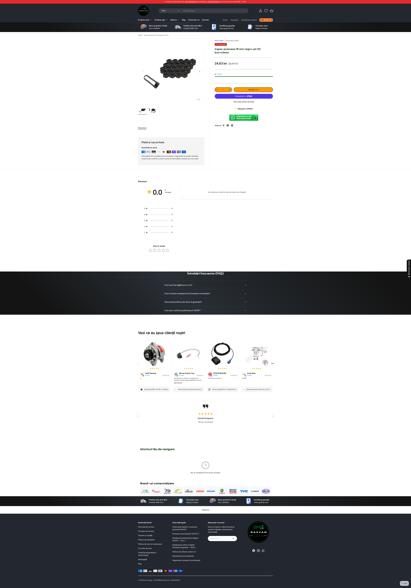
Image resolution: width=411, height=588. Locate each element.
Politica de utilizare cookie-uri (184, 552)
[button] (271, 10)
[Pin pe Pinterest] (232, 125)
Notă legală (142, 559)
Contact (205, 20)
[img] (154, 369)
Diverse (173, 20)
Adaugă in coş (253, 90)
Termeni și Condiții (145, 535)
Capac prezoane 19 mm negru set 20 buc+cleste (157, 35)
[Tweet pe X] (223, 125)
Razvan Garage (147, 580)
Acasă (140, 35)
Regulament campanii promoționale (186, 560)
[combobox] (203, 10)
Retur (225, 20)
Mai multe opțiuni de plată (244, 101)
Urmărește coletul (249, 20)
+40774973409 (190, 2)
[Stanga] (138, 416)
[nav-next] (273, 363)
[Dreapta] (273, 416)
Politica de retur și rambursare (150, 544)
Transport (234, 20)
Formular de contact (146, 531)
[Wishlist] (266, 10)
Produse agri (160, 20)
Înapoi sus (205, 510)
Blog (183, 20)
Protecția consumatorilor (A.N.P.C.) (185, 534)
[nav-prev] (138, 363)
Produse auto (143, 20)
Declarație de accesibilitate (183, 556)
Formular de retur (145, 548)
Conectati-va (193, 20)
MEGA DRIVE (219, 41)
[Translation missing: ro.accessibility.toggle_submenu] (151, 20)
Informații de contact (146, 527)
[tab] (142, 128)
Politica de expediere (146, 540)
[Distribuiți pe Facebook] (228, 125)
